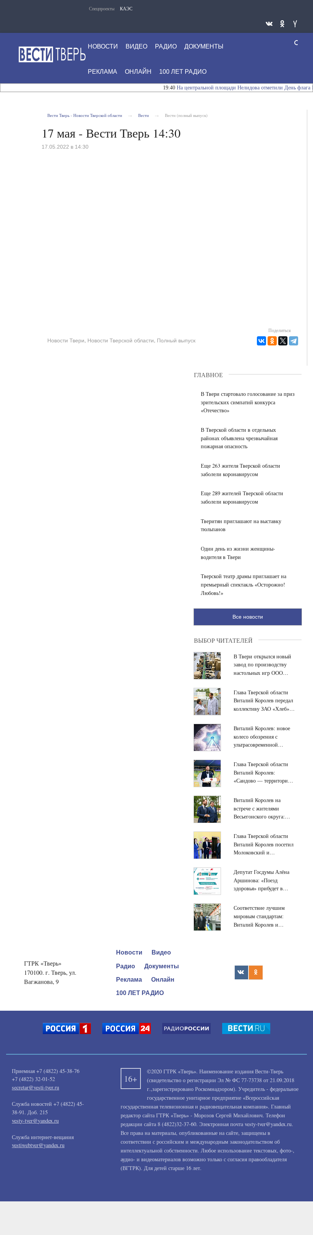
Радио (125, 966)
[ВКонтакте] (261, 340)
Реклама (129, 979)
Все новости (247, 617)
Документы (161, 966)
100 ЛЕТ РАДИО (140, 993)
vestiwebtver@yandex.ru (38, 1145)
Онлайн (162, 979)
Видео (161, 952)
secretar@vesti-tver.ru (35, 1087)
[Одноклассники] (272, 340)
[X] (282, 340)
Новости (129, 952)
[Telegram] (293, 340)
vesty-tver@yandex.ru (35, 1120)
